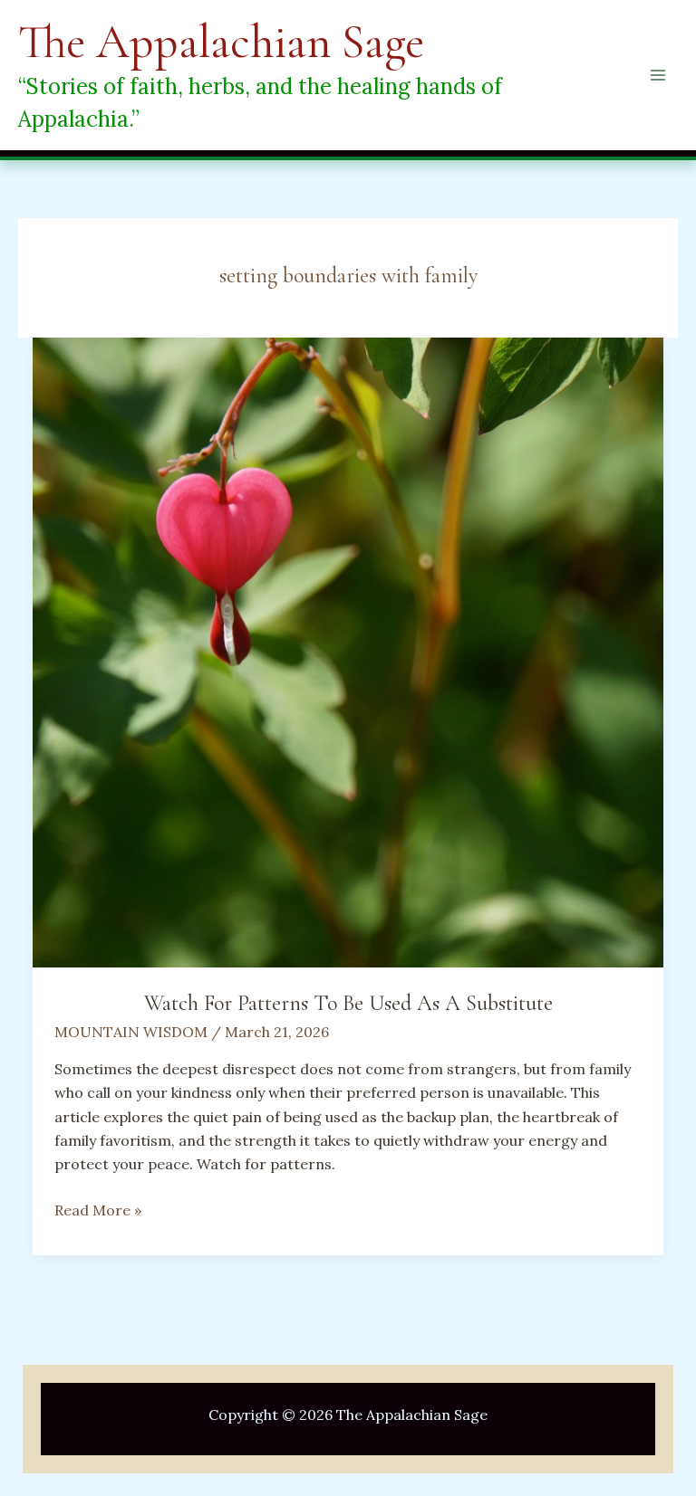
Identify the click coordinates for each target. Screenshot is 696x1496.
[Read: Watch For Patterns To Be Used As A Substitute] (348, 651)
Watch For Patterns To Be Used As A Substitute (348, 1003)
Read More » (97, 1211)
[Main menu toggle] (658, 75)
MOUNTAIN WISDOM (131, 1032)
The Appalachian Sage (221, 42)
